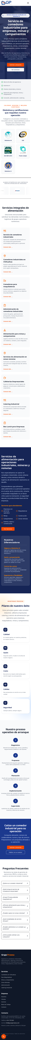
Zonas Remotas (5, 982)
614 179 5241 (10, 1020)
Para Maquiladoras (6, 977)
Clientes (3, 999)
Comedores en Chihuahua (8, 974)
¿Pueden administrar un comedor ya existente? (14, 928)
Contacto (3, 1007)
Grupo (7, 955)
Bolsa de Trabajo (5, 1004)
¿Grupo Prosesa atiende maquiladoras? (10, 898)
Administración (5, 985)
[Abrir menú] (28, 3)
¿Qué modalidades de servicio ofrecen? (12, 920)
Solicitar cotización (15, 65)
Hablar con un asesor (15, 852)
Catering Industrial (6, 987)
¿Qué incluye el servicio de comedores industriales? (11, 890)
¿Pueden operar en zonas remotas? (14, 913)
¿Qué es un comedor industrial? (13, 883)
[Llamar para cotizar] (3, 1036)
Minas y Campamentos (7, 980)
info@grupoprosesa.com (12, 1023)
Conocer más (8, 247)
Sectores (3, 1002)
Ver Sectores (8, 529)
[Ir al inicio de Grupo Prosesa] (6, 3)
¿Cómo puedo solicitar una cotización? (11, 936)
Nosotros (3, 996)
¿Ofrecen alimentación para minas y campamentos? (14, 906)
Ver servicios (16, 70)
